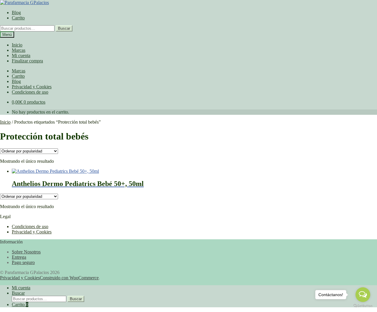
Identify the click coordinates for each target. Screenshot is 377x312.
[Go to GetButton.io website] (362, 306)
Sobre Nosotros (26, 251)
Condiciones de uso (30, 91)
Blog (16, 12)
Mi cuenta (21, 55)
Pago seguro (23, 262)
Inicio (17, 44)
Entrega (19, 257)
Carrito (18, 17)
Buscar (64, 28)
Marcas (18, 50)
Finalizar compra (27, 60)
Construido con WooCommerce (69, 277)
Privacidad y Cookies (32, 86)
